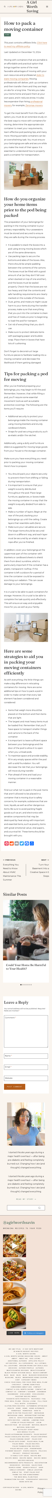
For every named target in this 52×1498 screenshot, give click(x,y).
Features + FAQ (38, 1399)
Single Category (17, 1470)
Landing (26, 1420)
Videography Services (37, 1479)
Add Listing (35, 1358)
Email (8, 1067)
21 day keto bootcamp (33, 1349)
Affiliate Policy (36, 1361)
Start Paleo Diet (32, 1472)
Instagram (39, 1413)
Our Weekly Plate (26, 1432)
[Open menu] (47, 6)
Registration (41, 1463)
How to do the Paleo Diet (20, 1413)
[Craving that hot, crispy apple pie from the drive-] (14, 1293)
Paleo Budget (40, 1434)
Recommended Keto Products (19, 1463)
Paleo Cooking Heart (20, 1439)
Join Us (12, 1418)
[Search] (39, 1208)
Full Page (42, 1401)
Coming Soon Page (31, 1384)
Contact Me (40, 1389)
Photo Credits (30, 1451)
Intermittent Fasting (35, 1415)
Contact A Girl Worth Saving (20, 1389)
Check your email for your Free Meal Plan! (26, 1382)
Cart (17, 1380)
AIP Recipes (11, 1363)
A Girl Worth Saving (26, 1354)
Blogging (9, 1377)
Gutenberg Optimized (37, 1406)
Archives (12, 1368)
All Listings (40, 1363)
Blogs (18, 1377)
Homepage (16, 1410)
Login (38, 1422)
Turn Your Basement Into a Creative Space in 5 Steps (39, 868)
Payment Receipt (13, 1451)
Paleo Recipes (33, 1444)
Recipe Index (11, 1458)
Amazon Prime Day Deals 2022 (33, 1365)
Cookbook (41, 1392)
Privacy (17, 1453)
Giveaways (32, 1403)
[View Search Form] (4, 6)
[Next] (45, 941)
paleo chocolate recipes (17, 1437)
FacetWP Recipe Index (26, 1396)
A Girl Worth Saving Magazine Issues (22, 1356)
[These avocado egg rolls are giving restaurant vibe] (14, 1317)
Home (7, 35)
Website (8, 1078)
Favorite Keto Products (18, 1399)
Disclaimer (25, 1394)
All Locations (11, 1365)
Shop (41, 1467)
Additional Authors (17, 1361)
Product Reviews (30, 1453)
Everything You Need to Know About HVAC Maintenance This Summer (12, 870)
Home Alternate (37, 1408)
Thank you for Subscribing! (26, 1474)
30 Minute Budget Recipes (26, 1351)
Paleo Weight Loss (19, 1448)
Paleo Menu (18, 1444)
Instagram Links (15, 1415)
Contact (37, 1387)
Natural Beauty (39, 1425)
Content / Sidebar (26, 1392)
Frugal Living (29, 1401)
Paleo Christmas (39, 1437)
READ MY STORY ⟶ (26, 1199)
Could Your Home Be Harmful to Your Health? (26, 966)
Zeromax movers (34, 105)
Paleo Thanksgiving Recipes (26, 1446)
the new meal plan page (26, 1477)
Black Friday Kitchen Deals (18, 1373)
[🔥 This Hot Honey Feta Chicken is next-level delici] (14, 1269)
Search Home (15, 1467)
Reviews (26, 1465)
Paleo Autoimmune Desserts (18, 1434)
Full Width (20, 1403)
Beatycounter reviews (18, 1370)
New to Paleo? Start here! (26, 1429)
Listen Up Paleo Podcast (22, 1422)
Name (8, 1056)
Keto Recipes (14, 1420)
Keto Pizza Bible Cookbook (30, 1418)
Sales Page (37, 1465)
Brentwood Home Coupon (35, 1377)
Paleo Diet (37, 1439)
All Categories (26, 1363)
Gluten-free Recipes (15, 1406)
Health (11, 1408)
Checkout (16, 1384)
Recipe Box (36, 1455)
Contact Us (11, 1392)
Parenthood (36, 1448)
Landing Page (37, 1420)
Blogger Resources (38, 1375)
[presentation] (26, 930)
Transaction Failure (14, 1479)
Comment (10, 1018)
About (45, 1356)
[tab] (21, 984)
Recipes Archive (26, 1460)
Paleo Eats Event (17, 1441)
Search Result (30, 1467)
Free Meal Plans (13, 1401)
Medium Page (11, 1425)
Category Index (29, 1380)
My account (24, 1425)
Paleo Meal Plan (35, 1441)
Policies (43, 1451)
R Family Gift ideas (20, 1455)
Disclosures (38, 1394)
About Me (23, 1358)
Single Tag (17, 1472)
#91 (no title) (15, 1349)
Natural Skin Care (26, 1427)
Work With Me (26, 1482)
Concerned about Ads (21, 1387)
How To (37, 1410)
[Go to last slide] (7, 941)
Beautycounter (38, 1370)
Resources (15, 1465)
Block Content (40, 1373)
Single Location (34, 1470)
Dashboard (13, 1394)
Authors (40, 1368)
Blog (6, 1375)
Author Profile (26, 1368)
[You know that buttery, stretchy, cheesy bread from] (14, 1245)
